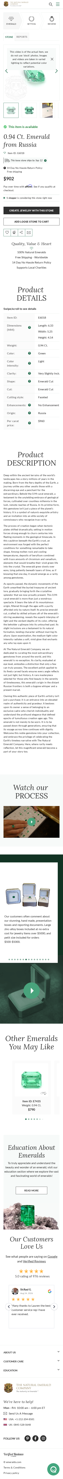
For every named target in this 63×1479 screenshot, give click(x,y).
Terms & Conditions (14, 1467)
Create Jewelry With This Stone (31, 210)
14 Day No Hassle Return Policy (24, 167)
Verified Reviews (34, 1261)
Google (52, 1256)
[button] (56, 70)
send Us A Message (21, 1413)
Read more (35, 1191)
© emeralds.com (12, 1461)
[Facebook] (35, 1438)
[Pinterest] (27, 1438)
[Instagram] (43, 1438)
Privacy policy (11, 1472)
